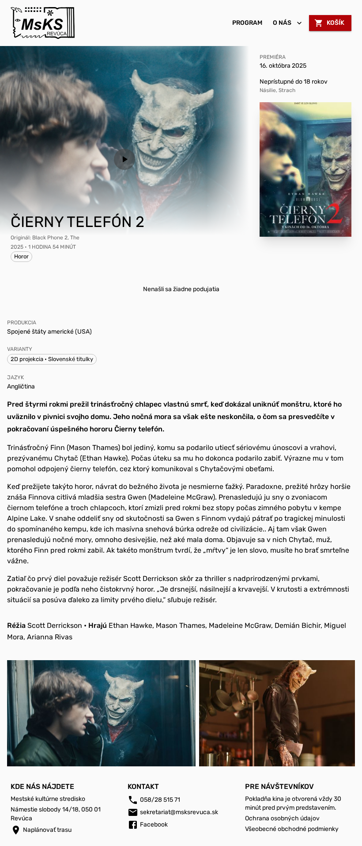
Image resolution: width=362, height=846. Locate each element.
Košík (335, 23)
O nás (282, 23)
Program (247, 23)
